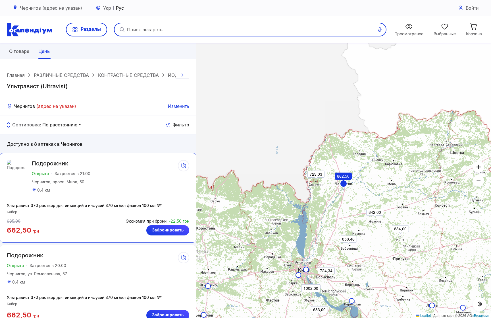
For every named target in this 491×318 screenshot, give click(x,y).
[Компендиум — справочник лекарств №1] (29, 29)
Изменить (178, 106)
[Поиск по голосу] (379, 29)
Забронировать (168, 229)
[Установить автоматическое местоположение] (479, 304)
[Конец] (182, 75)
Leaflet (425, 315)
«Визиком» (481, 315)
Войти (472, 8)
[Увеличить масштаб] (478, 167)
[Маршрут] (183, 165)
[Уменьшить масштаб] (478, 180)
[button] (463, 307)
